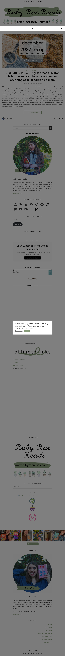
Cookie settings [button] (19, 331)
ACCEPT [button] (27, 331)
